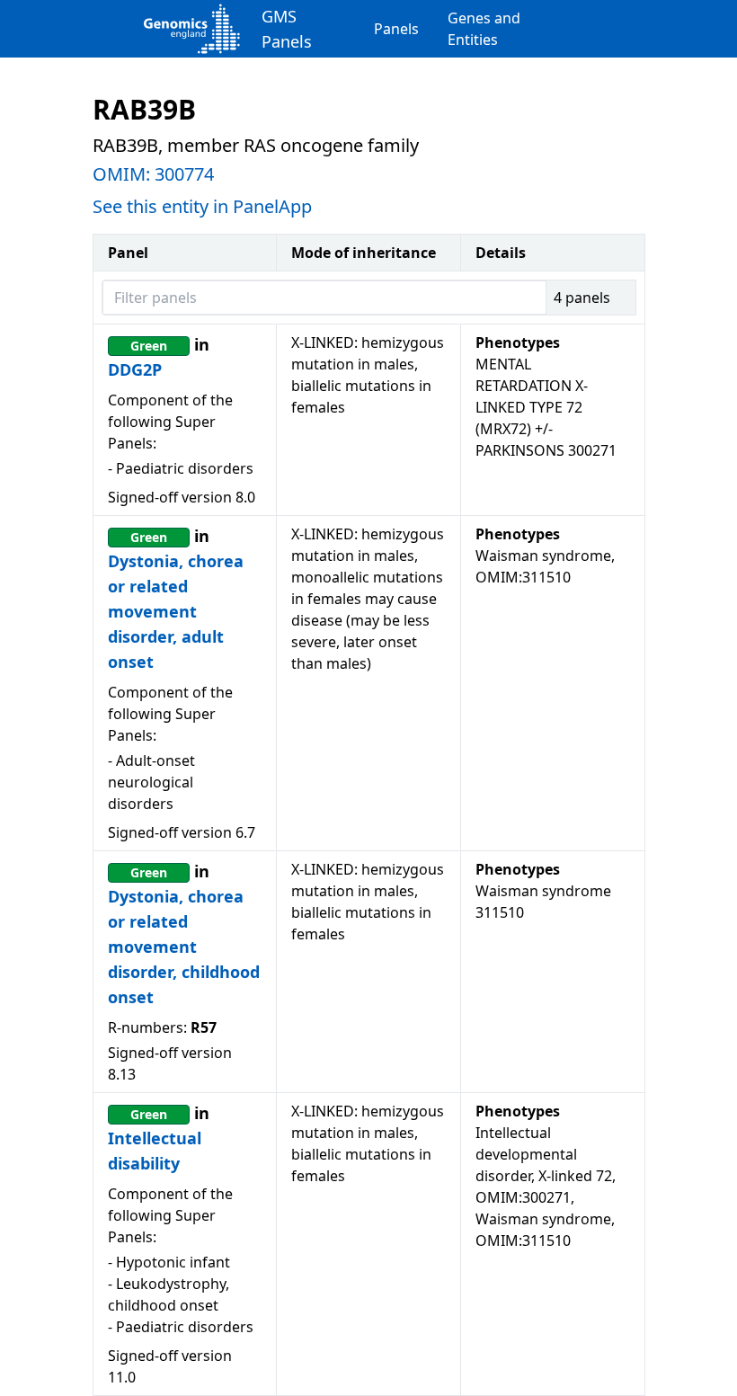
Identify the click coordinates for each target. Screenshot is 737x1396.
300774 (184, 174)
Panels (396, 29)
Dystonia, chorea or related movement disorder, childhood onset (184, 946)
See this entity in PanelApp (202, 206)
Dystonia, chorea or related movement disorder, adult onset (176, 611)
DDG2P (135, 369)
